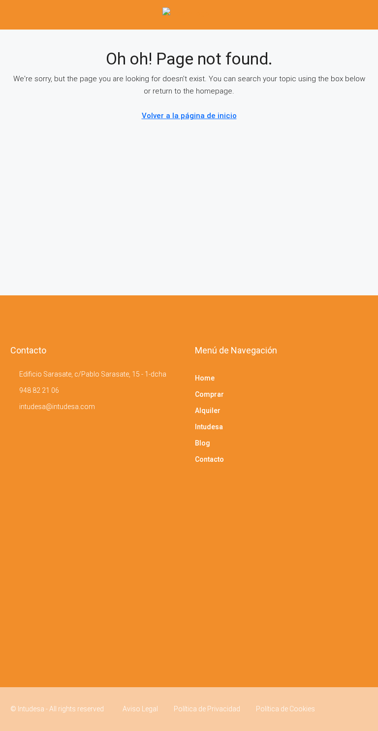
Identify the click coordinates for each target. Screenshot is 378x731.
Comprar (209, 394)
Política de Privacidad (207, 709)
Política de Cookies (285, 709)
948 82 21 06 (39, 390)
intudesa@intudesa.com (57, 407)
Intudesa (209, 427)
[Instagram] (359, 709)
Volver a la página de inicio (189, 115)
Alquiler (207, 410)
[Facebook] (341, 709)
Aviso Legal (140, 709)
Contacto (209, 459)
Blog (202, 443)
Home (205, 378)
